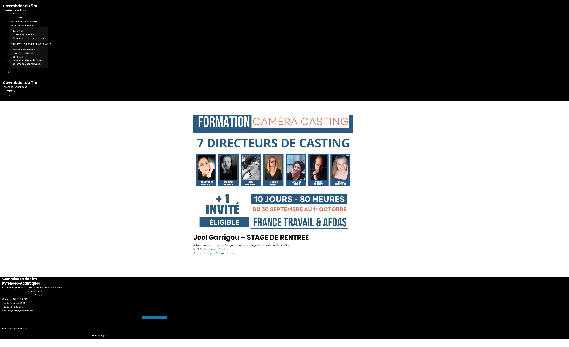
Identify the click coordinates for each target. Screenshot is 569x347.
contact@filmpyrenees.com (17, 310)
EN (8, 71)
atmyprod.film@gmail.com (219, 253)
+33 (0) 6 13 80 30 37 (13, 306)
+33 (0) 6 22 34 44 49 (14, 302)
